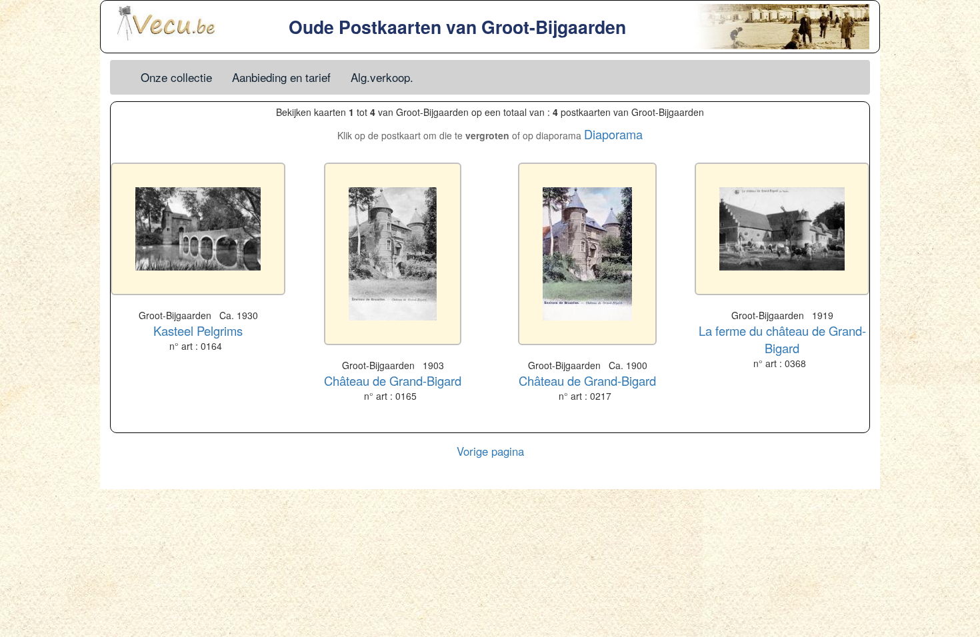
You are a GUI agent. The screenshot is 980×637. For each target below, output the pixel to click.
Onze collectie (176, 77)
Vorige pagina (490, 451)
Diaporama (613, 134)
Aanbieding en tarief (281, 77)
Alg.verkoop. (382, 77)
